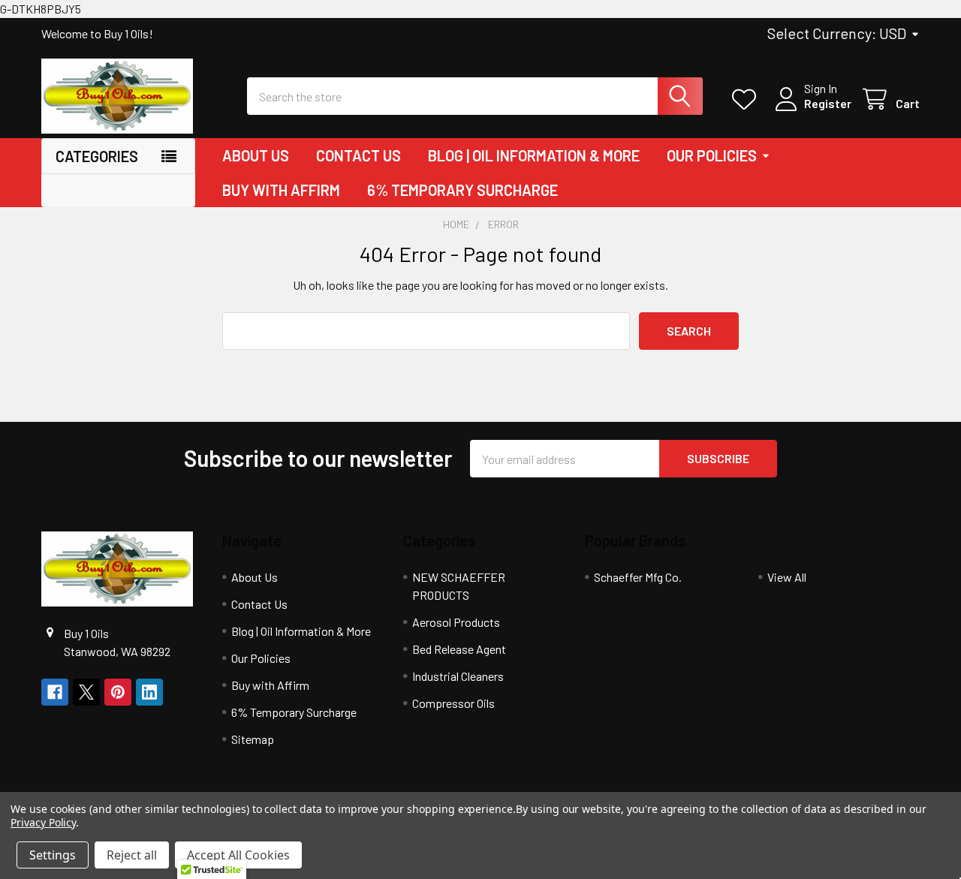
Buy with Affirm (281, 190)
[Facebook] (54, 692)
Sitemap (252, 739)
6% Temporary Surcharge (462, 190)
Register (827, 103)
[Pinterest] (117, 692)
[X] (86, 692)
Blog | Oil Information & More (534, 155)
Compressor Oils (453, 703)
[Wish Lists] (747, 99)
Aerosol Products (456, 622)
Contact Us (358, 155)
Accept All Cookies (238, 855)
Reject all (132, 855)
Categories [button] (97, 156)
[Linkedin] (149, 692)
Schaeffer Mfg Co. (638, 577)
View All (786, 577)
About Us (255, 155)
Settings (52, 855)
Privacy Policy (43, 822)
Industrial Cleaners (458, 676)
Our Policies (712, 155)
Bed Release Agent (459, 649)
